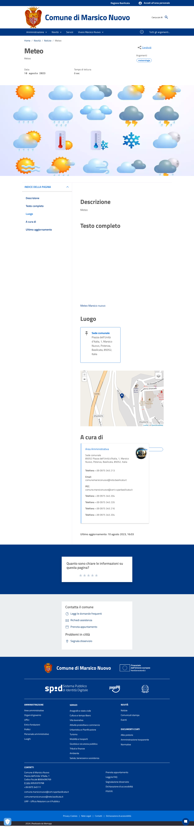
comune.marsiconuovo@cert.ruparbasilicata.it (46, 792)
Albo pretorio (127, 735)
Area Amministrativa (97, 449)
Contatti (29, 767)
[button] (154, 3)
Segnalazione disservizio (117, 782)
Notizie (47, 40)
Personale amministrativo (36, 734)
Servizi (73, 705)
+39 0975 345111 (32, 787)
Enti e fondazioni (32, 724)
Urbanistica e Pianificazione (83, 729)
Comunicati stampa (130, 715)
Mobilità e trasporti (79, 739)
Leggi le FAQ (111, 777)
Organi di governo (32, 715)
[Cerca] (166, 17)
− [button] (84, 379)
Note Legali (86, 815)
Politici (27, 729)
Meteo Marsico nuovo (92, 306)
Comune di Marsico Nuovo (87, 17)
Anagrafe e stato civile (80, 710)
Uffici (26, 720)
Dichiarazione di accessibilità (119, 786)
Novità (37, 40)
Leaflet (145, 425)
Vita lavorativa (76, 720)
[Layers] (158, 375)
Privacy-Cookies (70, 815)
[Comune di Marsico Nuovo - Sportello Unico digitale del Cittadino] (33, 17)
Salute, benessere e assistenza (84, 758)
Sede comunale (101, 333)
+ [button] (84, 375)
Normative (126, 744)
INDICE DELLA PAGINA (38, 187)
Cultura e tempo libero (80, 715)
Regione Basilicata (120, 3)
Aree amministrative (34, 710)
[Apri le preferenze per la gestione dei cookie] (7, 821)
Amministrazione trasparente (135, 739)
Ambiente (74, 753)
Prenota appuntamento (117, 772)
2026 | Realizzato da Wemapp (38, 823)
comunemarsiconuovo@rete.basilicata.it (43, 796)
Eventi (124, 720)
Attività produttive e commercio (85, 725)
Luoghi (27, 739)
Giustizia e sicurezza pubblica (83, 744)
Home (27, 40)
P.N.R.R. (109, 791)
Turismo (73, 734)
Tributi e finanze (77, 748)
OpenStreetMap (157, 425)
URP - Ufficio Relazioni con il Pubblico (42, 801)
